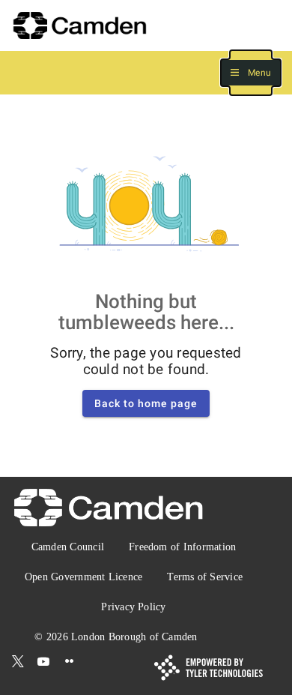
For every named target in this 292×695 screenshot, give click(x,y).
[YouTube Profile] (43, 662)
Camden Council (67, 547)
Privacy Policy (133, 607)
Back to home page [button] (146, 403)
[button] (251, 73)
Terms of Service (205, 577)
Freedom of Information (182, 547)
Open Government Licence (83, 577)
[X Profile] (18, 662)
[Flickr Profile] (70, 662)
